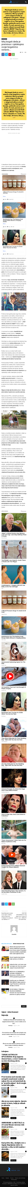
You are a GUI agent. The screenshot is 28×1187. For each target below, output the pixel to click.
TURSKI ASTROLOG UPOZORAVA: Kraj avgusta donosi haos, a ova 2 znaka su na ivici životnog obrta (13, 1058)
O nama (12, 1178)
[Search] (26, 2)
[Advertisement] (14, 74)
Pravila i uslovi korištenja (20, 1178)
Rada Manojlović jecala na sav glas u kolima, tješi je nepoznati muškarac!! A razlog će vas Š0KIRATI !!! (7, 916)
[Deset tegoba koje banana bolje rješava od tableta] (5, 959)
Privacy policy (14, 1179)
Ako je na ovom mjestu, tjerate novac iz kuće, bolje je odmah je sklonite (14, 1103)
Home (2, 5)
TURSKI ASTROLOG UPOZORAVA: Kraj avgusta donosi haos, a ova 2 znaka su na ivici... (14, 1021)
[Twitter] (6, 54)
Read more (13, 1072)
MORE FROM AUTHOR (18, 943)
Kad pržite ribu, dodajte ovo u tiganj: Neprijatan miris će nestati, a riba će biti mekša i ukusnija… (13, 1146)
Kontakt (7, 1178)
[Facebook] (2, 54)
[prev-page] (2, 998)
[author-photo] (14, 932)
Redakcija (10, 1025)
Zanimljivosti (8, 5)
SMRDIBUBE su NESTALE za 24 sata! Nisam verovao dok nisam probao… (12, 1125)
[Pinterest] (9, 54)
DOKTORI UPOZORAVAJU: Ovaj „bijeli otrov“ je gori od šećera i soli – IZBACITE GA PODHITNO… (21, 916)
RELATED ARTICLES (6, 943)
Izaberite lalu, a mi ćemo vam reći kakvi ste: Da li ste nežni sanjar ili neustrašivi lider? (18, 966)
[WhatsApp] (13, 54)
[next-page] (5, 998)
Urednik (14, 934)
